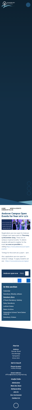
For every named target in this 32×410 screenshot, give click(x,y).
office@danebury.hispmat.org (16, 374)
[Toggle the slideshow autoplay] (29, 193)
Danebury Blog (7, 210)
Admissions (16, 383)
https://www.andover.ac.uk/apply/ (17, 261)
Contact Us (16, 398)
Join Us (16, 392)
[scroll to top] (16, 405)
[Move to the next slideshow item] (29, 183)
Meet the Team (16, 386)
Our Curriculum (16, 395)
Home (4, 208)
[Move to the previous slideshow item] (29, 188)
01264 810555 (16, 368)
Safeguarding (16, 389)
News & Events (15, 208)
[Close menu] (28, 5)
